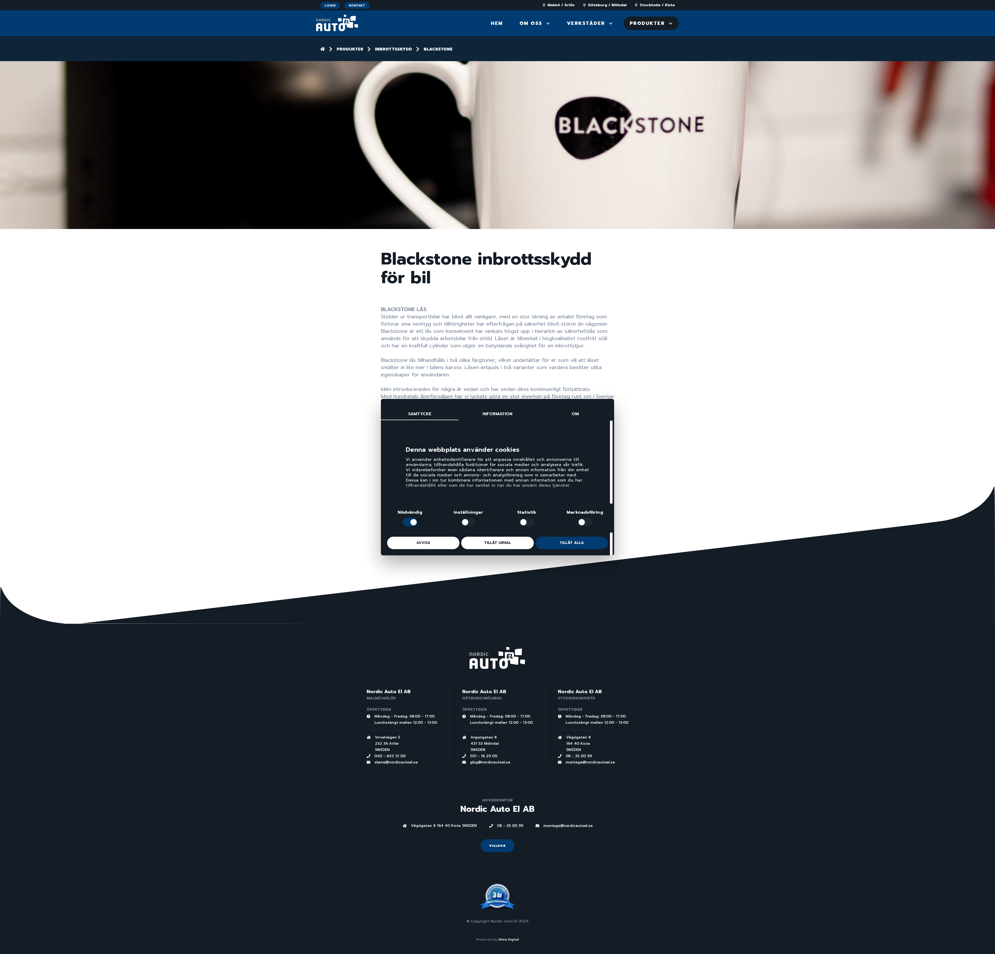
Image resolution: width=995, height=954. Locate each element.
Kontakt (357, 5)
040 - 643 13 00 (390, 756)
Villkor (497, 845)
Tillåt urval (497, 543)
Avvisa (423, 543)
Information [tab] (497, 414)
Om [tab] (575, 414)
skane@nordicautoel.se (396, 762)
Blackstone (438, 49)
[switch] (468, 522)
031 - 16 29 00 (483, 756)
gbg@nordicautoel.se (490, 762)
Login (330, 5)
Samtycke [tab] (420, 414)
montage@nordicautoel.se (590, 762)
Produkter (350, 49)
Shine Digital (508, 939)
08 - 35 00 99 (579, 756)
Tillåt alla (572, 543)
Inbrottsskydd (393, 49)
